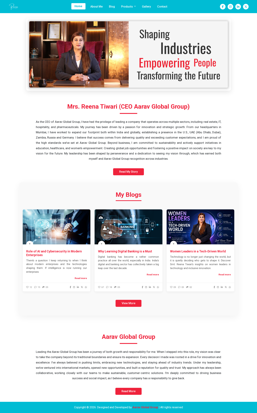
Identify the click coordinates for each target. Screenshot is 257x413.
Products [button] (127, 6)
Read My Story (128, 171)
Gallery (146, 6)
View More (128, 303)
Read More (128, 391)
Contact (162, 6)
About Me (96, 6)
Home (78, 6)
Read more (81, 278)
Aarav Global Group (145, 407)
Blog (112, 6)
